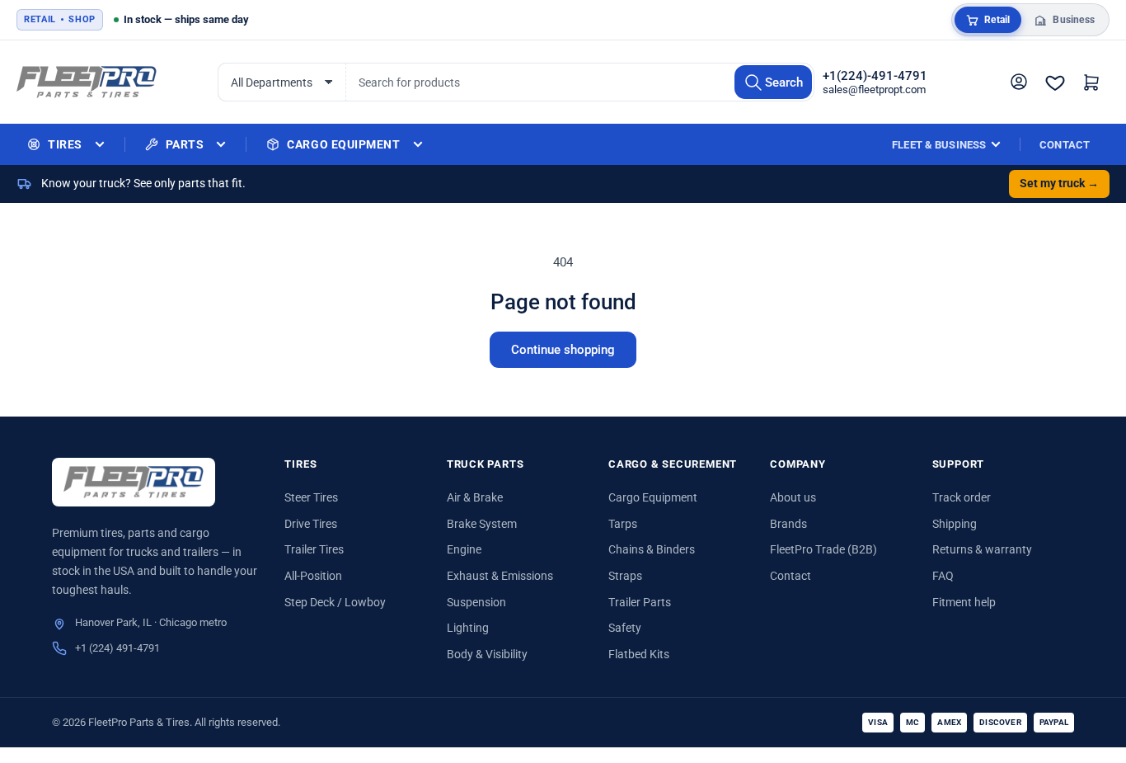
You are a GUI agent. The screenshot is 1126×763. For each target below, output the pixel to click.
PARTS (185, 144)
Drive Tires (310, 523)
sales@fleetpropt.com (874, 89)
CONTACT (1064, 145)
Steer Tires (311, 497)
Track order (961, 497)
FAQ (943, 575)
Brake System (482, 523)
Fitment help (964, 602)
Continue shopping (563, 349)
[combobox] (580, 82)
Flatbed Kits (638, 654)
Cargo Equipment (652, 497)
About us (793, 497)
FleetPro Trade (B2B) (823, 549)
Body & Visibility (487, 654)
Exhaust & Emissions (500, 575)
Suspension (476, 602)
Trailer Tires (314, 549)
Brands (788, 523)
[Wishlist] (1055, 82)
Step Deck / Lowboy (335, 602)
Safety (624, 627)
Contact (790, 575)
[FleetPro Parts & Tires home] (133, 482)
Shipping (954, 523)
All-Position (313, 575)
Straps (625, 575)
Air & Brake (475, 497)
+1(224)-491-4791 (875, 75)
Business (1074, 20)
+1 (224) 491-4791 (117, 648)
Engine (464, 549)
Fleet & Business (939, 145)
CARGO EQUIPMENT (343, 144)
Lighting (468, 627)
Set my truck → (1059, 183)
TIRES (65, 144)
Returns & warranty (982, 549)
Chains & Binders (651, 549)
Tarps (622, 523)
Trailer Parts (639, 602)
